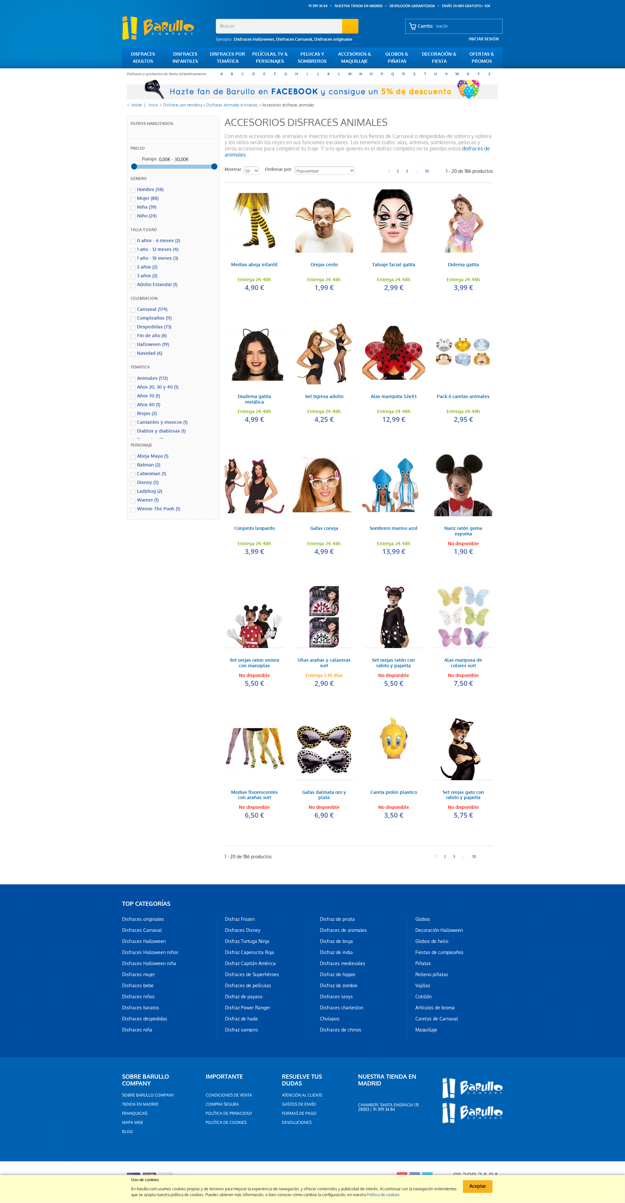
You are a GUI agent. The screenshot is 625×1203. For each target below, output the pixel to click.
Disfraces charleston (341, 1007)
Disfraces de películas (248, 985)
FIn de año (152, 336)
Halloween (153, 344)
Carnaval (152, 309)
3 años (147, 276)
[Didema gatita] (463, 221)
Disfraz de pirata (337, 919)
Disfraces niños (138, 996)
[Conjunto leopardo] (254, 484)
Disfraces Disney (242, 930)
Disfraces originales (333, 39)
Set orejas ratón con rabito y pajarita (393, 663)
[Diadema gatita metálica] (254, 352)
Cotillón (423, 996)
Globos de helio (431, 941)
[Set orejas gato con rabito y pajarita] (463, 748)
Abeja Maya (152, 456)
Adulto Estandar (157, 285)
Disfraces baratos (140, 1007)
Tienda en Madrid (140, 1104)
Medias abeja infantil (254, 265)
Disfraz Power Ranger (247, 1007)
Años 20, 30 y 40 (157, 387)
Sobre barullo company (148, 1095)
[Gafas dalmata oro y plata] (324, 748)
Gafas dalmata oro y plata (324, 795)
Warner (148, 500)
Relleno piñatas (431, 974)
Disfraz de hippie (337, 974)
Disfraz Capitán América (250, 963)
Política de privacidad (229, 1113)
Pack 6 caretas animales (463, 397)
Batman (148, 465)
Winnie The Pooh (158, 509)
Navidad (149, 353)
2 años (147, 267)
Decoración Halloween (439, 930)
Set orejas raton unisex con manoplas (254, 663)
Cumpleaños (154, 318)
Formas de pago (299, 1113)
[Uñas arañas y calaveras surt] (324, 616)
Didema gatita (463, 265)
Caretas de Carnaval (436, 1019)
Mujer (148, 198)
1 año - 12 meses (157, 249)
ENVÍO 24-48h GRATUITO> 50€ (466, 6)
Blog (127, 1131)
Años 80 (148, 405)
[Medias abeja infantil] (254, 221)
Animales (152, 378)
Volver (136, 105)
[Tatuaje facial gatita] (393, 221)
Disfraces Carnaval (294, 39)
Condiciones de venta (229, 1095)
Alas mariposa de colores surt (463, 663)
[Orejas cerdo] (324, 221)
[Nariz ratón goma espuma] (463, 484)
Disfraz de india (336, 952)
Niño (147, 216)
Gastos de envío (299, 1104)
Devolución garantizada (412, 6)
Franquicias (134, 1113)
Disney (148, 482)
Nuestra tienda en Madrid (358, 6)
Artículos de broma (435, 1007)
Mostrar (233, 169)
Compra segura (222, 1104)
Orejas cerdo (324, 265)
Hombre (150, 190)
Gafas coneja (324, 529)
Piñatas (423, 963)
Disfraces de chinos (340, 1030)
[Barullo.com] (166, 28)
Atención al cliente (302, 1095)
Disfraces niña (137, 1030)
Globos (422, 919)
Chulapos (330, 1019)
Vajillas (422, 985)
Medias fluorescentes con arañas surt (254, 795)
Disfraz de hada (241, 1019)
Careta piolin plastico (393, 792)
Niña (146, 207)
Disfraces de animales (343, 930)
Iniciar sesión (484, 39)
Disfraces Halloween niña (149, 963)
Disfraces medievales (342, 963)
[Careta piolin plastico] (393, 748)
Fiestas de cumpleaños (439, 952)
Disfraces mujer (138, 974)
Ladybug (149, 491)
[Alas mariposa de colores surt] (463, 616)
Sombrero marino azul (394, 529)
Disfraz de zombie (338, 985)
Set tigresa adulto (324, 397)
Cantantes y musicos (162, 422)
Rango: (149, 159)
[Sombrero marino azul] (393, 484)
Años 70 (148, 396)
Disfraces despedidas (144, 1019)
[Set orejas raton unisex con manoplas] (254, 616)
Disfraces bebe (138, 985)
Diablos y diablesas (161, 431)
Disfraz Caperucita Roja (249, 952)
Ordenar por (278, 169)
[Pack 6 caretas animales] (463, 352)
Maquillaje (426, 1030)
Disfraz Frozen (240, 919)
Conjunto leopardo (254, 529)
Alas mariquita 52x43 (393, 397)
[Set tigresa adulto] (324, 352)
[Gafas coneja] (324, 484)
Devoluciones (297, 1122)
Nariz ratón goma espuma (463, 531)
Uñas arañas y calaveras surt (324, 663)
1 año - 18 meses (157, 258)
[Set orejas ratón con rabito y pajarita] (393, 616)
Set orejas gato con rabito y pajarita (463, 795)
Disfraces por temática (182, 105)
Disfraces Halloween (254, 39)
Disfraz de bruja (336, 941)
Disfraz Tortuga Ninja (247, 941)
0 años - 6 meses (158, 241)
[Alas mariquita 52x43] (393, 352)
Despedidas (154, 327)
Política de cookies (226, 1122)
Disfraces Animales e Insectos (232, 105)
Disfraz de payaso (243, 996)
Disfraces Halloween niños (150, 952)
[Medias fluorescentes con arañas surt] (254, 748)
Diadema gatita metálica (254, 399)
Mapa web (132, 1122)
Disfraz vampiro (241, 1030)
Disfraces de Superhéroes (252, 974)
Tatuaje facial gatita (393, 265)
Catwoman (151, 474)
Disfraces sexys (336, 996)
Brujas (147, 413)
